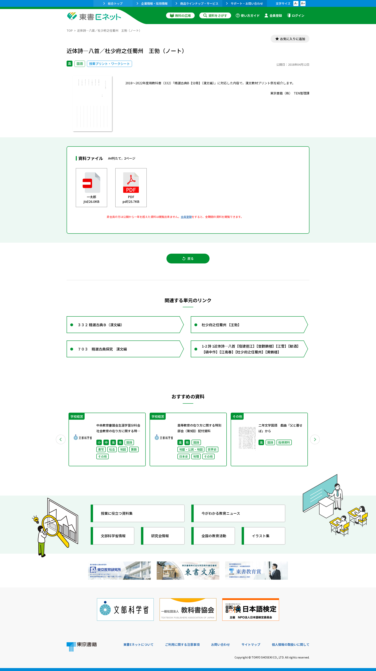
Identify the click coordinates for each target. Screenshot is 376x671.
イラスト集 (260, 535)
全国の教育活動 (214, 535)
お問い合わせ (220, 644)
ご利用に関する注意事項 (182, 644)
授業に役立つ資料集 (117, 513)
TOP (70, 30)
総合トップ (115, 3)
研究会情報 (160, 535)
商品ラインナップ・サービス (199, 3)
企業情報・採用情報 (154, 3)
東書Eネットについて (138, 644)
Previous (61, 439)
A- (295, 3)
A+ (303, 3)
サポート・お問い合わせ (247, 3)
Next (315, 439)
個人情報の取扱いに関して (290, 644)
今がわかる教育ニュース (221, 513)
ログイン (298, 15)
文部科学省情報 (113, 535)
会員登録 (275, 15)
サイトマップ (250, 644)
